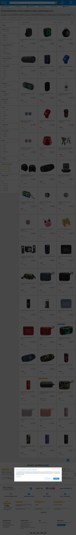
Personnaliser (48, 478)
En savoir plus (18, 476)
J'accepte (56, 478)
